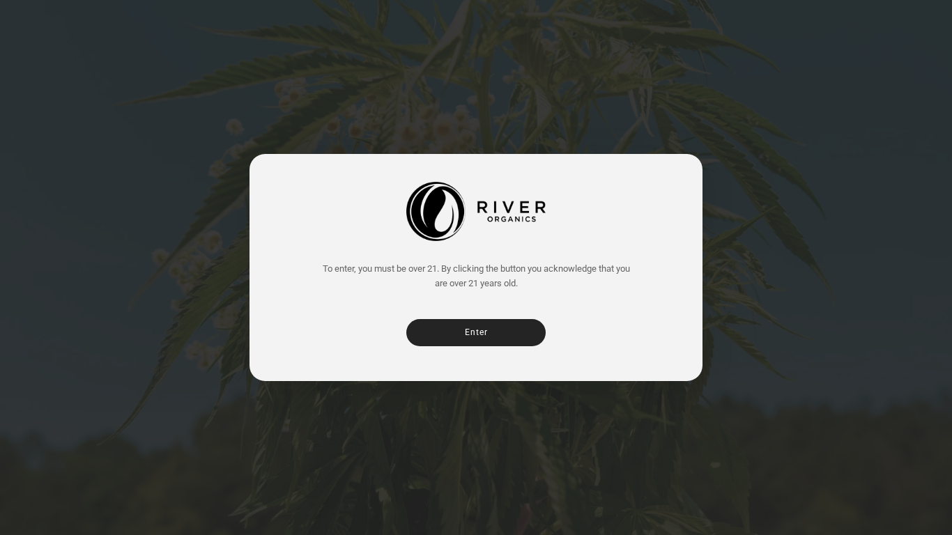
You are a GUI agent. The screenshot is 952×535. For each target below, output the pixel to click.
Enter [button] (476, 332)
